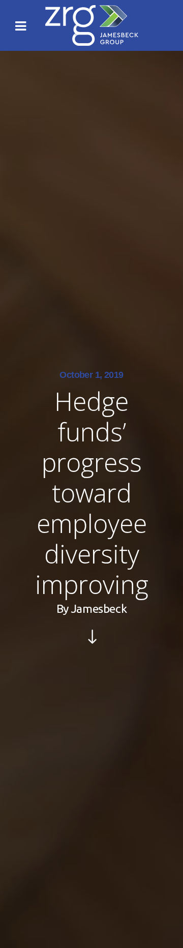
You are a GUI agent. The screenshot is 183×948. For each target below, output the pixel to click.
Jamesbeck (99, 608)
